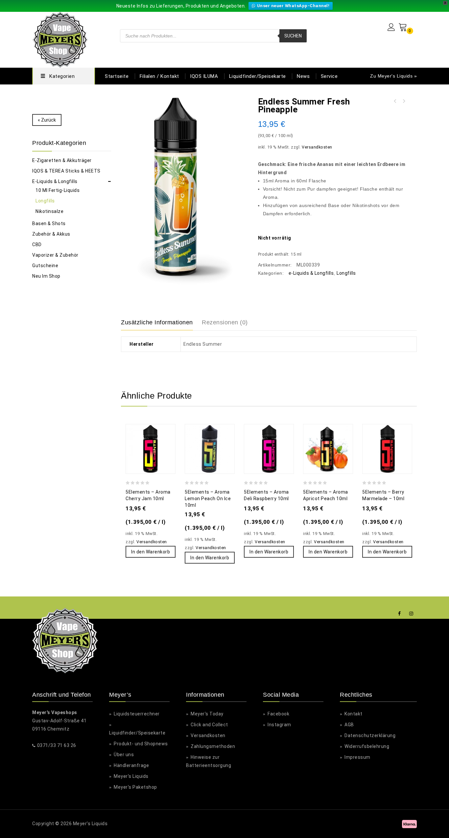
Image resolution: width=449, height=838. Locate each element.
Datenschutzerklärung (369, 735)
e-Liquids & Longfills (311, 273)
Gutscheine (45, 265)
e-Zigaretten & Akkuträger (62, 160)
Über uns (123, 754)
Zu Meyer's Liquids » (393, 76)
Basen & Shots (49, 223)
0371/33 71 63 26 (56, 745)
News (303, 76)
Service (329, 76)
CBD (37, 244)
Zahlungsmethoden (212, 746)
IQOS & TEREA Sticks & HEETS (66, 171)
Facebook (278, 713)
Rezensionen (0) (225, 322)
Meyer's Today (207, 713)
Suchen (293, 35)
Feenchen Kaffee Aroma (395, 101)
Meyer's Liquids (131, 776)
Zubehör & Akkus (51, 234)
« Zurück (47, 120)
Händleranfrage (131, 765)
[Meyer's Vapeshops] (60, 39)
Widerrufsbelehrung (366, 746)
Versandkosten (317, 147)
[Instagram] (411, 614)
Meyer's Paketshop (135, 787)
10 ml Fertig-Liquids (57, 190)
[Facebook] (399, 614)
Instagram (279, 724)
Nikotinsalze (49, 211)
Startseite (117, 76)
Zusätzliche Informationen (157, 322)
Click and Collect (209, 724)
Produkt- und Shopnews (140, 743)
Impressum (356, 757)
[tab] (161, 322)
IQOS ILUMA (204, 76)
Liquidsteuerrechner (136, 713)
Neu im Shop (46, 276)
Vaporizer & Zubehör (55, 255)
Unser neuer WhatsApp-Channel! (293, 5)
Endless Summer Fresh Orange (403, 101)
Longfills (346, 273)
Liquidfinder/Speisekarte (257, 76)
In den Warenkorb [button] (150, 551)
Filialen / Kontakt (159, 76)
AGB (348, 724)
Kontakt (353, 713)
